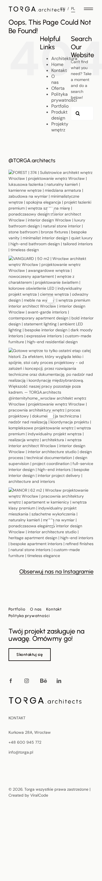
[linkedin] (59, 681)
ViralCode (39, 795)
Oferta (58, 88)
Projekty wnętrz (59, 127)
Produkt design (59, 115)
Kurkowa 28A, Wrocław (29, 732)
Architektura (64, 58)
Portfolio (60, 106)
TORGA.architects (34, 160)
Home (57, 64)
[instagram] (26, 681)
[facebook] (10, 681)
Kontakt (59, 70)
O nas (55, 79)
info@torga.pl (20, 752)
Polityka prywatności (64, 97)
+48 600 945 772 (24, 742)
